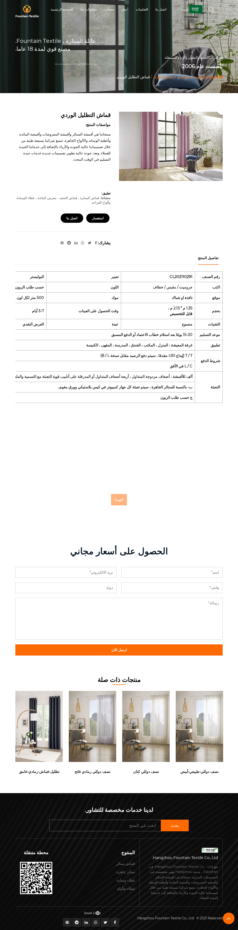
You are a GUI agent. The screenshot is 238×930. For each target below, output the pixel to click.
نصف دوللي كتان (146, 772)
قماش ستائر (125, 863)
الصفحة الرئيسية (62, 9)
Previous (110, 167)
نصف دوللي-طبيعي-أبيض (199, 772)
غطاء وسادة (126, 880)
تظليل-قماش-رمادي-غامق (39, 772)
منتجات (109, 9)
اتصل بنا (160, 9)
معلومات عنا (88, 9)
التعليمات (142, 9)
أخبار (125, 9)
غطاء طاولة (126, 888)
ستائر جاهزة (164, 77)
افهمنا (119, 499)
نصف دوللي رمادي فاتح (92, 772)
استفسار (98, 218)
